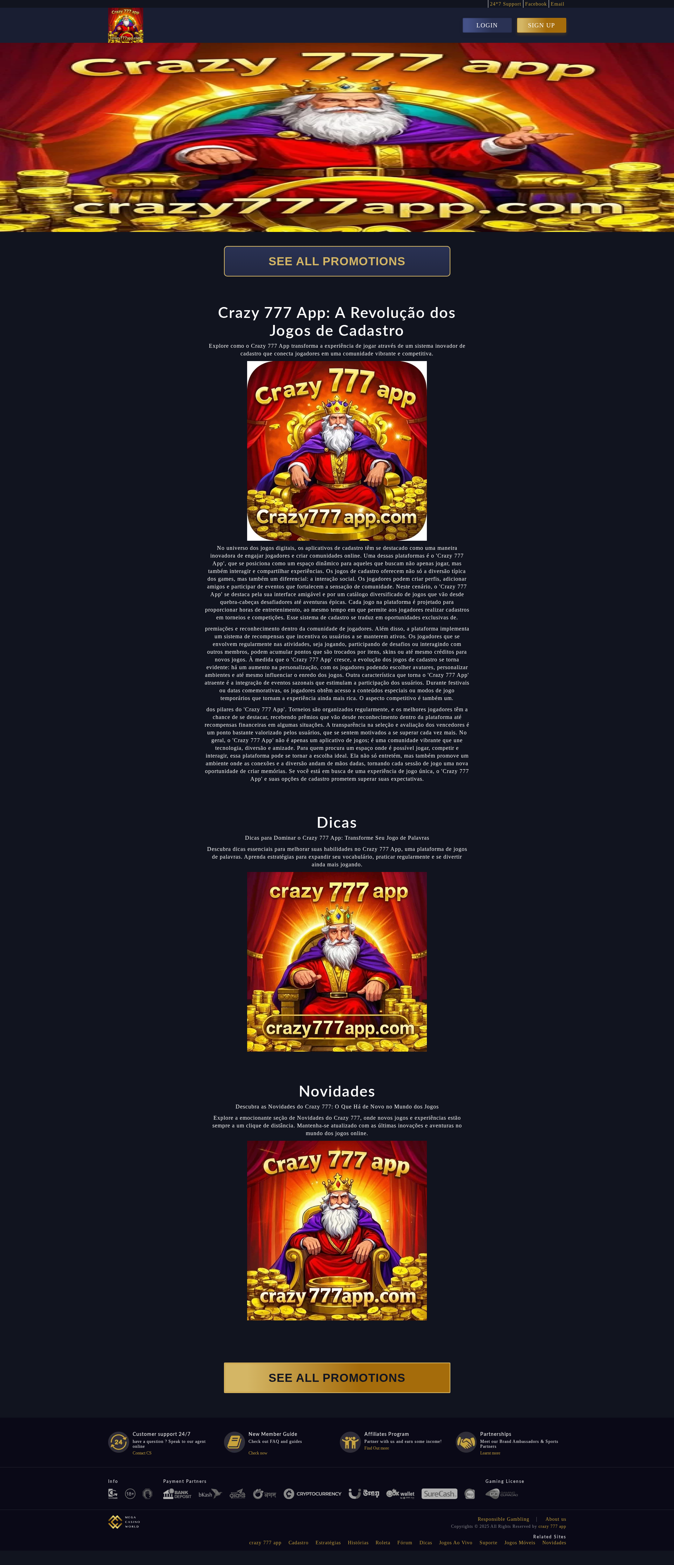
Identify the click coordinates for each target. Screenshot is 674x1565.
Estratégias (328, 1542)
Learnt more (490, 1453)
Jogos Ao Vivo (456, 1542)
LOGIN (487, 25)
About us (556, 1519)
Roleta (383, 1542)
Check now (258, 1453)
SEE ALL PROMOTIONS (337, 261)
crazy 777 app (552, 1526)
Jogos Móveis (519, 1542)
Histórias (358, 1542)
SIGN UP (541, 25)
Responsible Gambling (503, 1519)
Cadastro (299, 1542)
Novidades (554, 1542)
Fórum (404, 1542)
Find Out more (376, 1448)
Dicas (425, 1542)
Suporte (488, 1542)
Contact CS (142, 1453)
